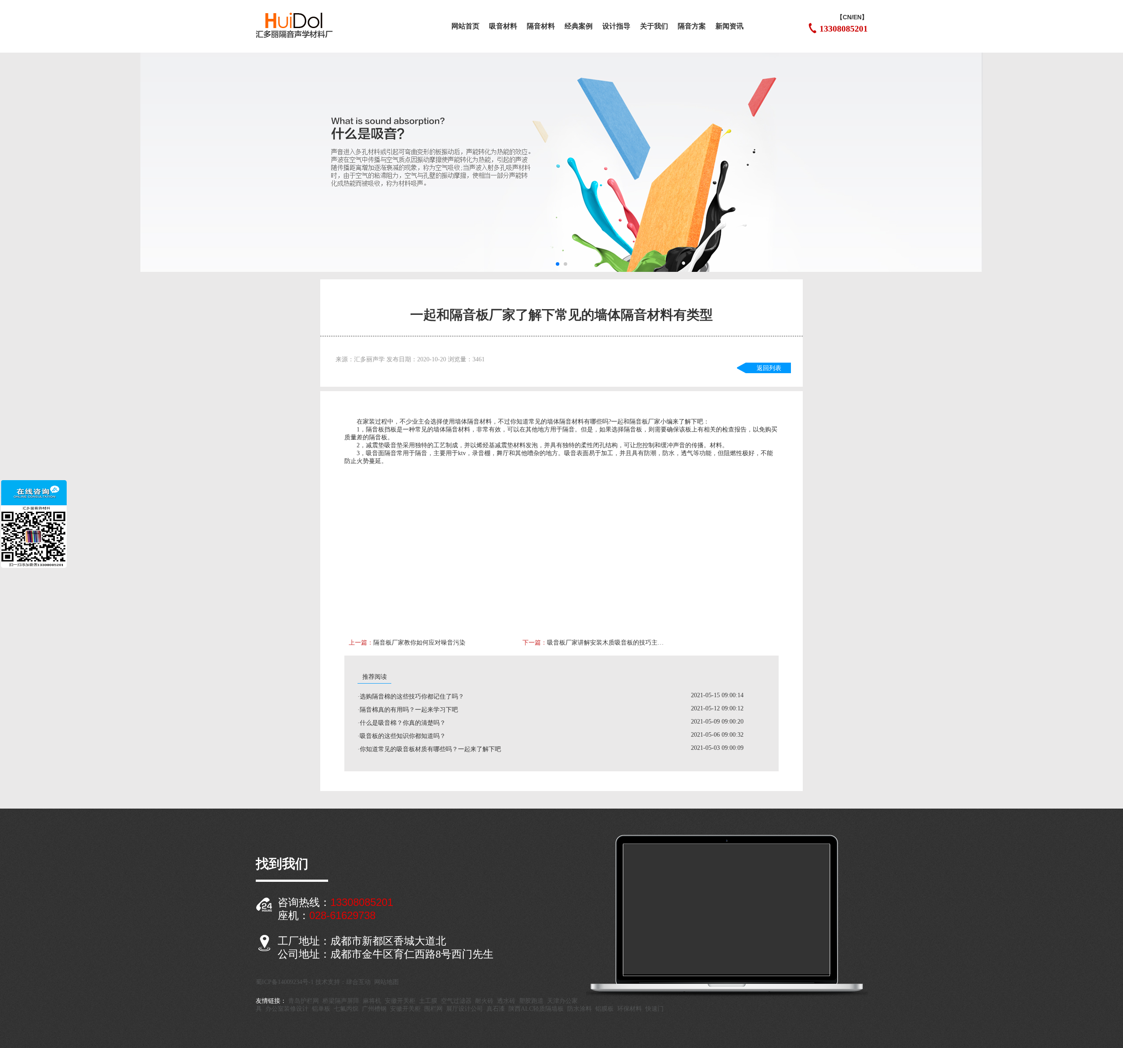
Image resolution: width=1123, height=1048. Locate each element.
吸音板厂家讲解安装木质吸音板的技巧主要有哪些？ (608, 642)
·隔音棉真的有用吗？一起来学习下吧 (408, 709)
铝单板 (321, 1008)
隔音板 (638, 421)
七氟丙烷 (346, 1008)
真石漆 (495, 1008)
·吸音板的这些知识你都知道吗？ (402, 736)
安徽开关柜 (400, 1001)
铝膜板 (604, 1008)
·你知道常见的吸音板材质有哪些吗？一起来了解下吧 (429, 749)
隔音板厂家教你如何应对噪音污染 (419, 642)
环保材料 (629, 1008)
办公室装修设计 (286, 1008)
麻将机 (372, 1001)
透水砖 (506, 1001)
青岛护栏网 (303, 1001)
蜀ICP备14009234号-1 (285, 982)
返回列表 (769, 368)
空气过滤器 (456, 1001)
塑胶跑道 (531, 1001)
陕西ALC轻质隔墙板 (536, 1008)
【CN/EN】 (852, 17)
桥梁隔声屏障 (340, 1001)
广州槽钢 (374, 1008)
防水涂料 (579, 1008)
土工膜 (428, 1001)
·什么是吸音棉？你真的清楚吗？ (402, 723)
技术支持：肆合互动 (343, 982)
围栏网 (433, 1008)
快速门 (654, 1008)
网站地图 (386, 982)
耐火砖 (484, 1001)
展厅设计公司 (464, 1008)
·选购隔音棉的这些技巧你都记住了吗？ (411, 696)
